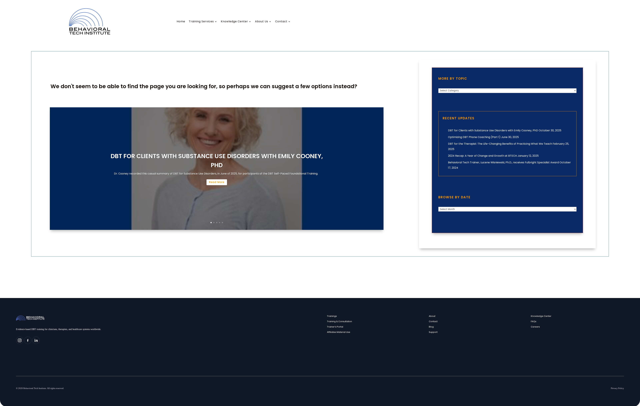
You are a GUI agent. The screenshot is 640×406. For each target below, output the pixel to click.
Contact (281, 21)
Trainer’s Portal (335, 326)
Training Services (201, 21)
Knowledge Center (234, 21)
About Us (261, 21)
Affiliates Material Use (338, 332)
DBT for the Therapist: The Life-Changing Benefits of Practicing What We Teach (500, 144)
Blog (431, 326)
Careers (535, 326)
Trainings (332, 316)
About (432, 316)
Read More (216, 182)
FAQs (533, 321)
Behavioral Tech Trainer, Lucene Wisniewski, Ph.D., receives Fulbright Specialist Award (503, 162)
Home (181, 21)
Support (433, 332)
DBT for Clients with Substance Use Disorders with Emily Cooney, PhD (493, 130)
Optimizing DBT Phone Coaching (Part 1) (474, 137)
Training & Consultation (339, 321)
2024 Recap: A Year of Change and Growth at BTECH (482, 156)
